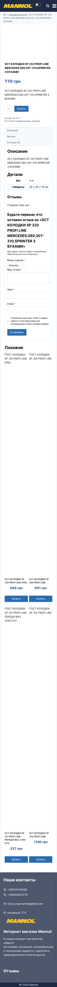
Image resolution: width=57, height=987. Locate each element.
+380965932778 (17, 894)
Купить (21, 108)
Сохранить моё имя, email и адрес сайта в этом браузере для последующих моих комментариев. (30, 321)
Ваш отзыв (14, 269)
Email (11, 303)
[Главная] (5, 14)
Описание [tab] (12, 130)
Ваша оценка (16, 260)
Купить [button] (16, 598)
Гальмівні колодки (23, 121)
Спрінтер (36, 121)
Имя (11, 289)
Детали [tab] (11, 136)
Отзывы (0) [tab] (13, 142)
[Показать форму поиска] (45, 6)
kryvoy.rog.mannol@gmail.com (25, 903)
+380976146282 (17, 889)
